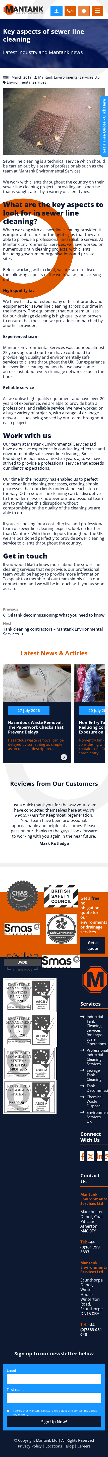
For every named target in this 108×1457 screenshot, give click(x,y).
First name (16, 1389)
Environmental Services (26, 82)
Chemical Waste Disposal (94, 1101)
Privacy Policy (30, 1445)
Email (11, 1370)
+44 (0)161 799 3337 (90, 1246)
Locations (53, 1445)
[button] (70, 11)
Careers (83, 1445)
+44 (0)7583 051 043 (91, 1329)
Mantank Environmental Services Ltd (69, 77)
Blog (70, 1445)
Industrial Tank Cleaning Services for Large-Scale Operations (96, 1030)
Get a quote (92, 945)
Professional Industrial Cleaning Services (97, 1057)
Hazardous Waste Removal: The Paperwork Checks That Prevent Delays (36, 727)
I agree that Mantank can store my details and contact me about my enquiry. (55, 1412)
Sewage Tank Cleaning (94, 1075)
